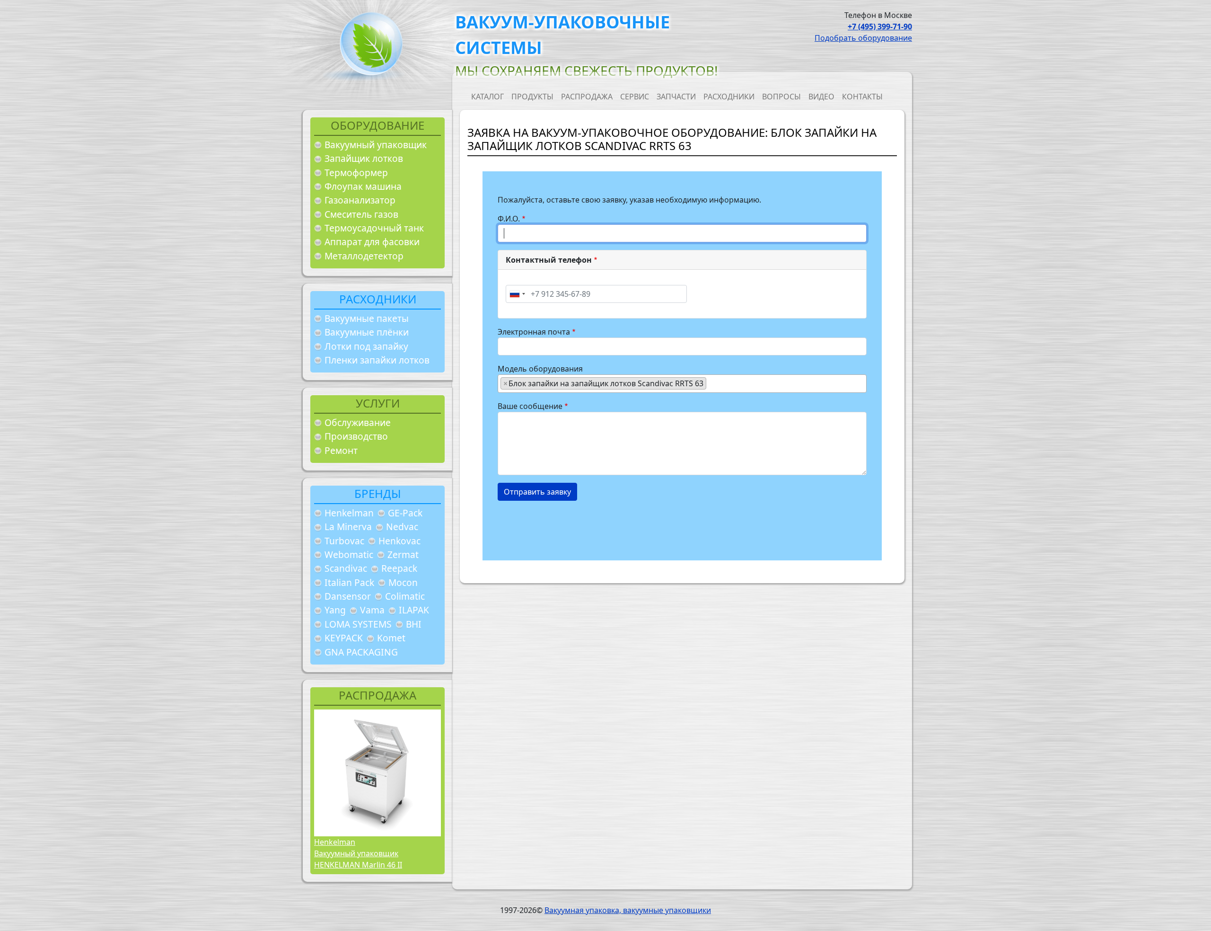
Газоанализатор (360, 200)
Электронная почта (534, 332)
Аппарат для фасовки (372, 242)
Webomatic (349, 554)
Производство (356, 436)
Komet (391, 638)
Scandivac (346, 568)
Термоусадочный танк (374, 228)
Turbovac (344, 541)
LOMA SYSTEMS (358, 624)
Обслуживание (358, 422)
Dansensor (348, 596)
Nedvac (402, 527)
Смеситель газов (361, 214)
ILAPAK (414, 610)
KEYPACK (344, 638)
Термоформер (356, 172)
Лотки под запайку (366, 346)
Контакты (862, 96)
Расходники (729, 96)
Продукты (532, 96)
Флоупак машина (363, 186)
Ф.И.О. (509, 218)
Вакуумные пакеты (367, 318)
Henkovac (399, 541)
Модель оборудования (540, 369)
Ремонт (341, 450)
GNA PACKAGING (361, 652)
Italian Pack (349, 582)
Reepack (399, 568)
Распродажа (587, 96)
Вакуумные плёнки (367, 332)
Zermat (403, 554)
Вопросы (781, 96)
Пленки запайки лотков (377, 360)
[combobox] (517, 293)
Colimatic (405, 596)
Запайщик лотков (364, 158)
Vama (372, 610)
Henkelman (349, 513)
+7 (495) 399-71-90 (880, 26)
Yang (335, 610)
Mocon (403, 582)
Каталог (487, 96)
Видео (821, 96)
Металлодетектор (364, 256)
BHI (413, 624)
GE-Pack (405, 513)
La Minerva (348, 527)
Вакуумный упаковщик (376, 145)
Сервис (634, 96)
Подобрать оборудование (863, 38)
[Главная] (367, 46)
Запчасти (676, 96)
